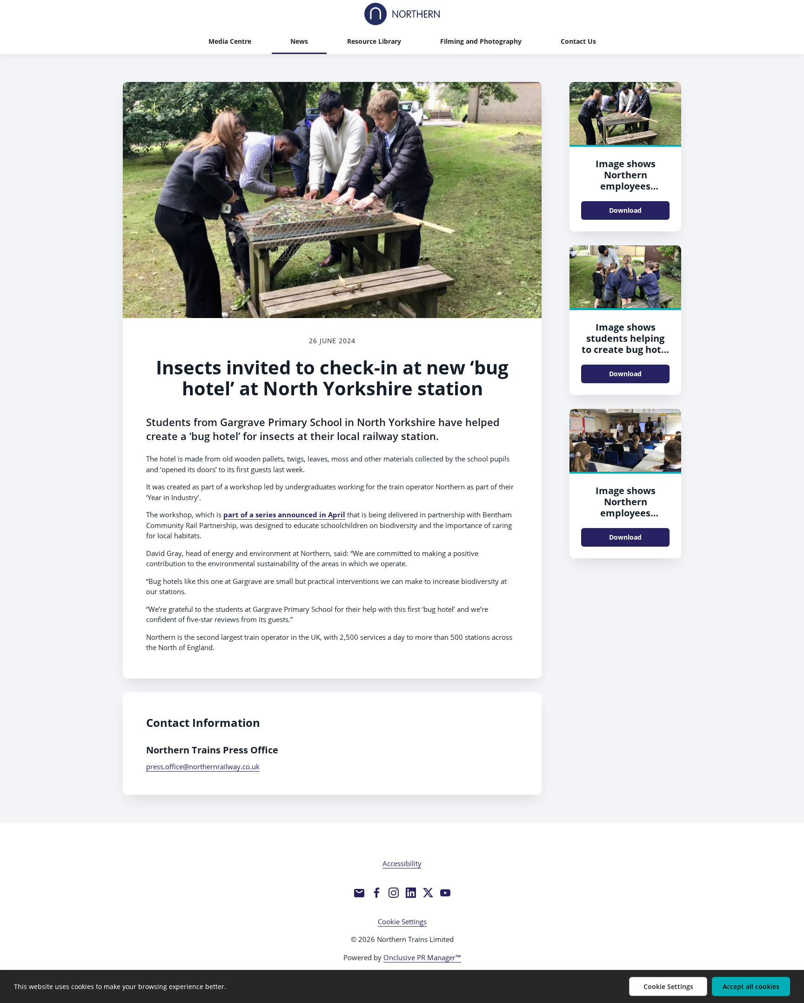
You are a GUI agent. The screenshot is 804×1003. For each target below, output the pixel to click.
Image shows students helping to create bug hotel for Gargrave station (626, 349)
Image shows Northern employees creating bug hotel (625, 180)
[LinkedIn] (411, 893)
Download (625, 210)
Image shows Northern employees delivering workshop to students (626, 518)
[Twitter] (428, 893)
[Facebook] (376, 893)
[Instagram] (394, 893)
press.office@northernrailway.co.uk (203, 766)
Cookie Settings (402, 921)
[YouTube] (445, 893)
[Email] (359, 893)
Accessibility (402, 863)
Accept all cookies (751, 986)
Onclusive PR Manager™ (422, 957)
